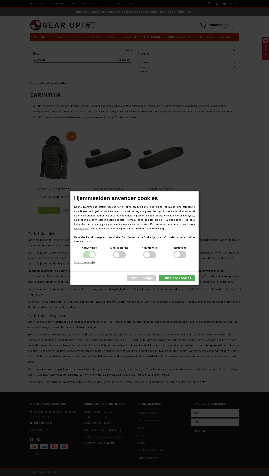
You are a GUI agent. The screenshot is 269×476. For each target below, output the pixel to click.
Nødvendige (89, 247)
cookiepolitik (81, 228)
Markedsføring (119, 247)
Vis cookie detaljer (84, 262)
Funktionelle (150, 247)
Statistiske (179, 247)
